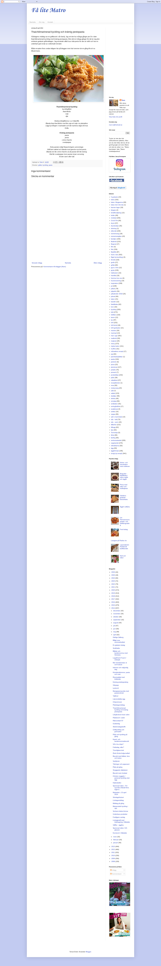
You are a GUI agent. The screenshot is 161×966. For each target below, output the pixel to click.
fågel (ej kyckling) (117, 257)
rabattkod (114, 380)
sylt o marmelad (116, 417)
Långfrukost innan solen (121, 714)
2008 (113, 861)
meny (113, 343)
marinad (114, 333)
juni (114, 629)
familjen (113, 239)
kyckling (45, 165)
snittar (113, 411)
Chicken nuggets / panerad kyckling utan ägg (121, 778)
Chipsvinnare (117, 702)
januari (115, 842)
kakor (113, 299)
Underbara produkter (120, 814)
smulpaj (113, 401)
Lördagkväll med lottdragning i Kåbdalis (121, 821)
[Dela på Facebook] (60, 162)
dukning (113, 228)
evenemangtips (116, 236)
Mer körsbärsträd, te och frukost (120, 663)
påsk (112, 377)
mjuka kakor (115, 346)
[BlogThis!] (56, 162)
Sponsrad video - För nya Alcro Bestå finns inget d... (121, 787)
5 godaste (114, 197)
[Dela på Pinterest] (62, 162)
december (117, 611)
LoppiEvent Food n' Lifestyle (119, 659)
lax (112, 320)
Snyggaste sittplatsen (120, 770)
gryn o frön (115, 267)
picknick (113, 362)
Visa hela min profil (115, 117)
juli (114, 626)
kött (112, 312)
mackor (113, 330)
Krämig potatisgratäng (120, 682)
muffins (113, 349)
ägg (112, 448)
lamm (113, 317)
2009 (113, 858)
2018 (113, 596)
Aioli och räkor (123, 557)
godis (113, 262)
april (115, 635)
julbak (113, 288)
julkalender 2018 (116, 294)
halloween (114, 273)
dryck (113, 223)
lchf (112, 322)
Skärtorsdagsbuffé (119, 727)
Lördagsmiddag (118, 800)
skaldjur (113, 396)
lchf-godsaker (115, 328)
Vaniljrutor (116, 761)
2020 (113, 590)
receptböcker (115, 383)
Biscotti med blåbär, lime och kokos (121, 757)
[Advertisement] (66, 243)
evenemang (115, 233)
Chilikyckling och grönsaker (118, 730)
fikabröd (114, 241)
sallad (113, 393)
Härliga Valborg (118, 637)
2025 (113, 575)
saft (112, 391)
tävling (113, 438)
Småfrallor (116, 648)
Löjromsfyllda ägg (119, 699)
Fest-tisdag (124, 529)
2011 (113, 852)
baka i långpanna (117, 202)
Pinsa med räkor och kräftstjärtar (124, 486)
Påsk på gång (117, 767)
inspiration (114, 283)
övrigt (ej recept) (116, 453)
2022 (113, 584)
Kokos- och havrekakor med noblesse (125, 464)
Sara (123, 100)
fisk (112, 249)
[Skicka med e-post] (54, 162)
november (117, 614)
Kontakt (50, 22)
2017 (113, 599)
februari (116, 840)
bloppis (113, 210)
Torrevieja (114, 432)
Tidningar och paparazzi (121, 764)
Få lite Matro (48, 10)
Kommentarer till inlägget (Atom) (54, 266)
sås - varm (114, 422)
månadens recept (117, 351)
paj (112, 354)
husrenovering (116, 281)
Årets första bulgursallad (121, 753)
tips (112, 430)
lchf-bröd (114, 325)
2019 (113, 593)
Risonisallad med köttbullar (119, 678)
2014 (113, 608)
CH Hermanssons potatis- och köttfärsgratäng (125, 521)
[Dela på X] (58, 162)
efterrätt (113, 231)
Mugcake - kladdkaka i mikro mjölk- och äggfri (124, 476)
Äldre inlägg (98, 263)
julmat (113, 296)
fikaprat (113, 244)
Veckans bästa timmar (120, 811)
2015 (113, 605)
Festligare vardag (119, 817)
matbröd (114, 338)
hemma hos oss (116, 278)
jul (111, 286)
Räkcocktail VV (118, 721)
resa (112, 385)
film (112, 247)
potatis (113, 370)
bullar (113, 215)
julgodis (113, 291)
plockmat (114, 367)
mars (115, 837)
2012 (113, 849)
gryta (112, 270)
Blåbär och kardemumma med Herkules (120, 653)
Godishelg (116, 723)
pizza (113, 364)
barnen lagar (115, 207)
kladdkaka (114, 304)
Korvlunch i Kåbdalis (120, 833)
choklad (113, 218)
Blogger (88, 952)
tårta (112, 435)
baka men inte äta (117, 205)
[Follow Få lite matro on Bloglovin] (117, 189)
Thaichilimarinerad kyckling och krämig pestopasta (120, 710)
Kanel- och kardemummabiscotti (121, 740)
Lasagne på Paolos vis (119, 540)
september (117, 620)
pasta (50, 165)
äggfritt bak (115, 451)
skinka (113, 398)
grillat (40, 165)
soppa (113, 414)
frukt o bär (114, 254)
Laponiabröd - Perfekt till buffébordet (125, 546)
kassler (113, 302)
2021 (113, 587)
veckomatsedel (116, 440)
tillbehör (113, 424)
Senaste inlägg (37, 263)
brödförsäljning (116, 213)
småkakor (114, 404)
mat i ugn (114, 336)
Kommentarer (117, 874)
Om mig (41, 22)
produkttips (115, 375)
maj (114, 632)
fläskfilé (113, 252)
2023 (113, 581)
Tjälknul (115, 696)
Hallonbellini (117, 783)
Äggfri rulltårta (125, 507)
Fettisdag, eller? (118, 747)
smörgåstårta (115, 406)
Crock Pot (114, 220)
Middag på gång (118, 803)
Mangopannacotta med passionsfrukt (121, 692)
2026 (113, 572)
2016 (113, 602)
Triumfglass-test (118, 750)
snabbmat (114, 409)
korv (112, 307)
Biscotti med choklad (120, 773)
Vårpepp (116, 685)
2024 (113, 578)
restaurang (115, 388)
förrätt (113, 260)
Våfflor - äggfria (118, 825)
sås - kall (114, 419)
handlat (113, 275)
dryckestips (115, 226)
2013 (113, 846)
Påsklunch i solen (119, 718)
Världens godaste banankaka (124, 497)
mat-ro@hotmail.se (115, 125)
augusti (116, 623)
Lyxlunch (116, 688)
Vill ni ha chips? (118, 744)
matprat (113, 341)
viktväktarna (115, 445)
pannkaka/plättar (117, 357)
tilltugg (113, 427)
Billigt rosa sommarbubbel (119, 641)
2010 (113, 855)
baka (112, 199)
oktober (116, 617)
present (113, 372)
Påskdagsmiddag (119, 705)
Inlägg (114, 870)
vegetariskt (115, 443)
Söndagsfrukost (118, 797)
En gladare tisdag (119, 645)
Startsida (32, 22)
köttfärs (113, 315)
